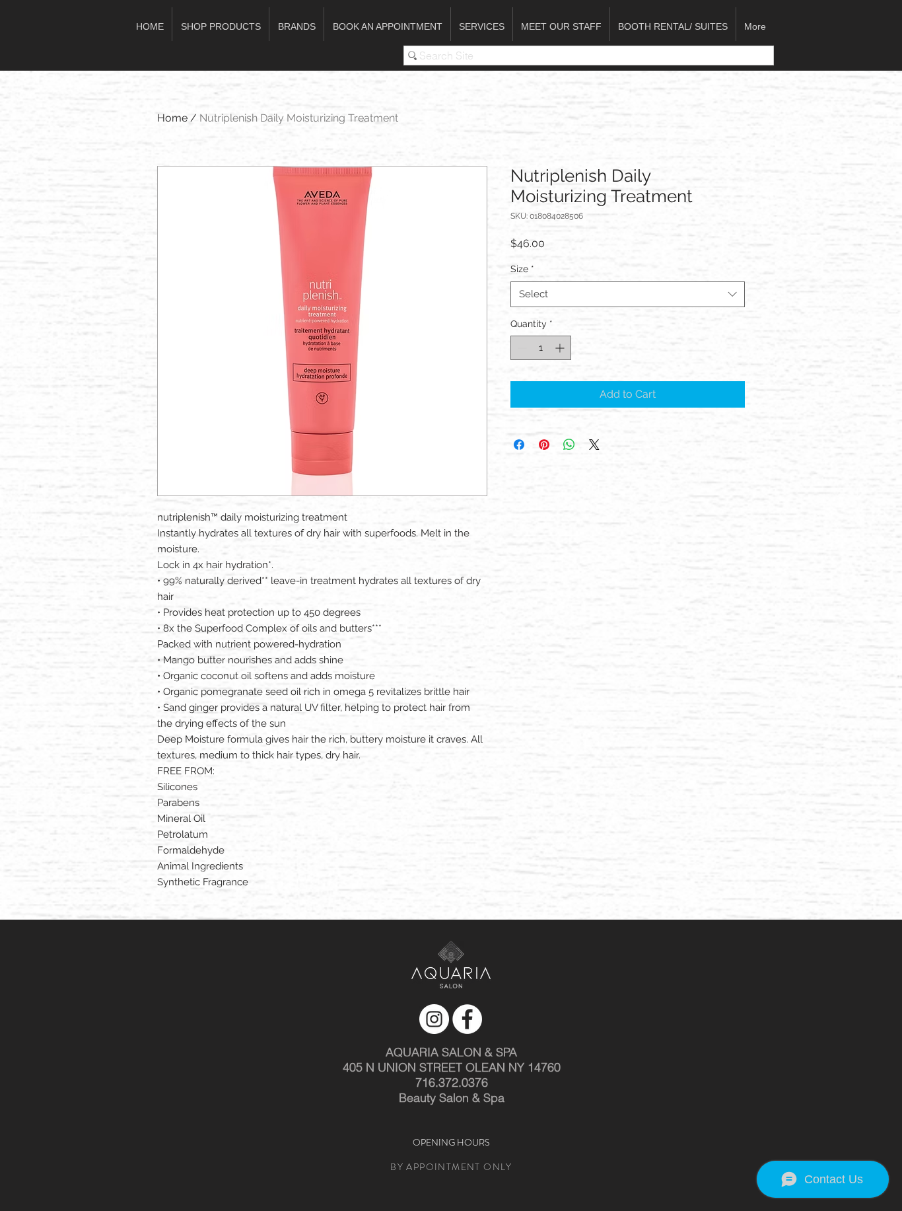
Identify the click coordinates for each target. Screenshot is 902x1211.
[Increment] (561, 347)
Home (172, 118)
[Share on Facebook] (519, 445)
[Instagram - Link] (434, 1019)
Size (522, 269)
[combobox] (627, 294)
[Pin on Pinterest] (544, 445)
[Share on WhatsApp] (569, 445)
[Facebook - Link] (467, 1019)
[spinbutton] (541, 347)
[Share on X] (594, 445)
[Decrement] (520, 347)
